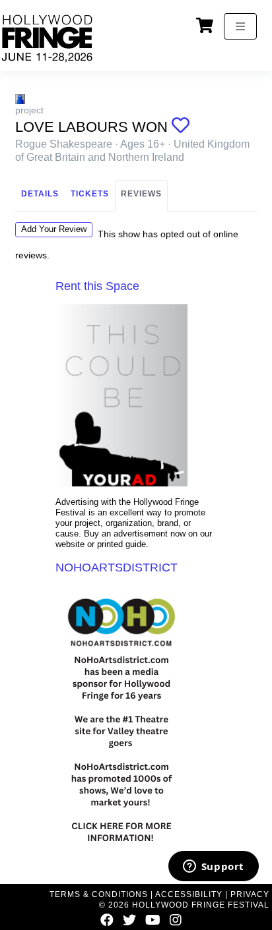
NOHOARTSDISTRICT (116, 567)
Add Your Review (53, 229)
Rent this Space (97, 286)
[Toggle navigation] (240, 26)
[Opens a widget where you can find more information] (213, 867)
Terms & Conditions (99, 894)
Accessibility (188, 894)
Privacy (249, 894)
